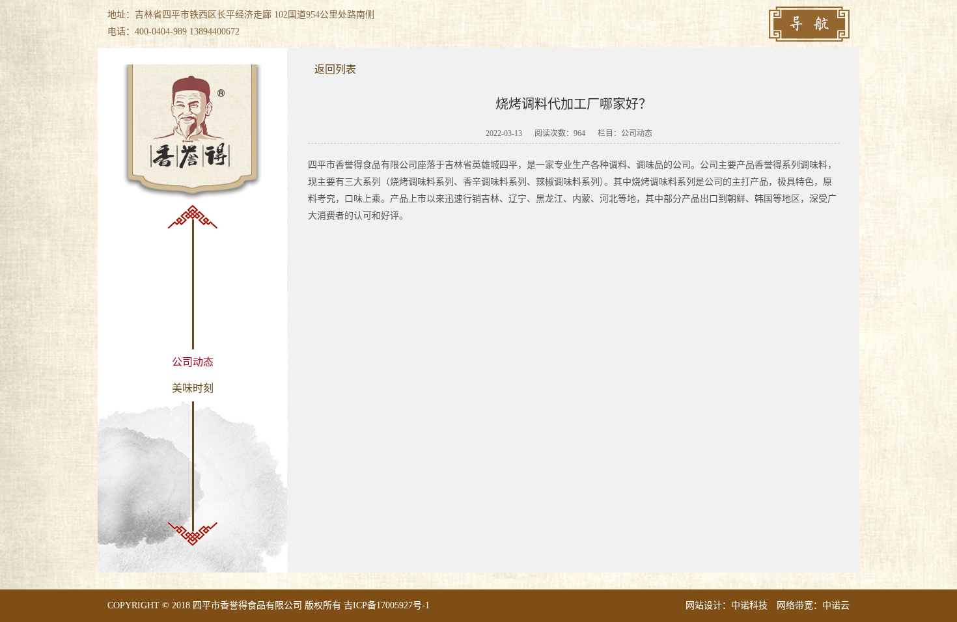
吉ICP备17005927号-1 (387, 605)
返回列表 (335, 69)
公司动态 (193, 362)
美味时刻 (193, 388)
